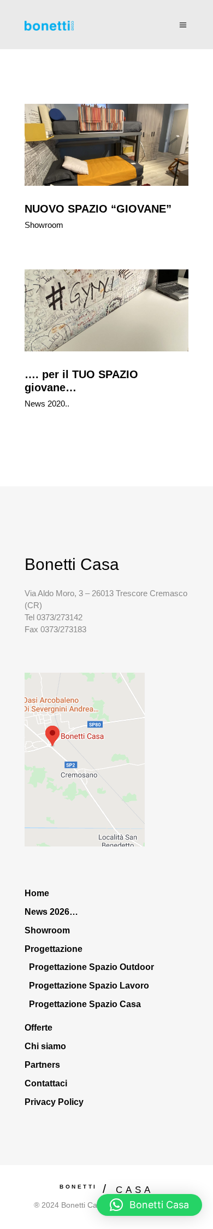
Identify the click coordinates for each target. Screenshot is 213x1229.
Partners (42, 1064)
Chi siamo (45, 1046)
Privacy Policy (54, 1102)
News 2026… (51, 911)
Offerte (38, 1027)
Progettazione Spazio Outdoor (91, 967)
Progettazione (53, 949)
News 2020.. (47, 403)
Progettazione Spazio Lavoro (89, 985)
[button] (149, 1205)
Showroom (44, 225)
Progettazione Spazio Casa (85, 1004)
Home (37, 893)
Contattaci (46, 1083)
